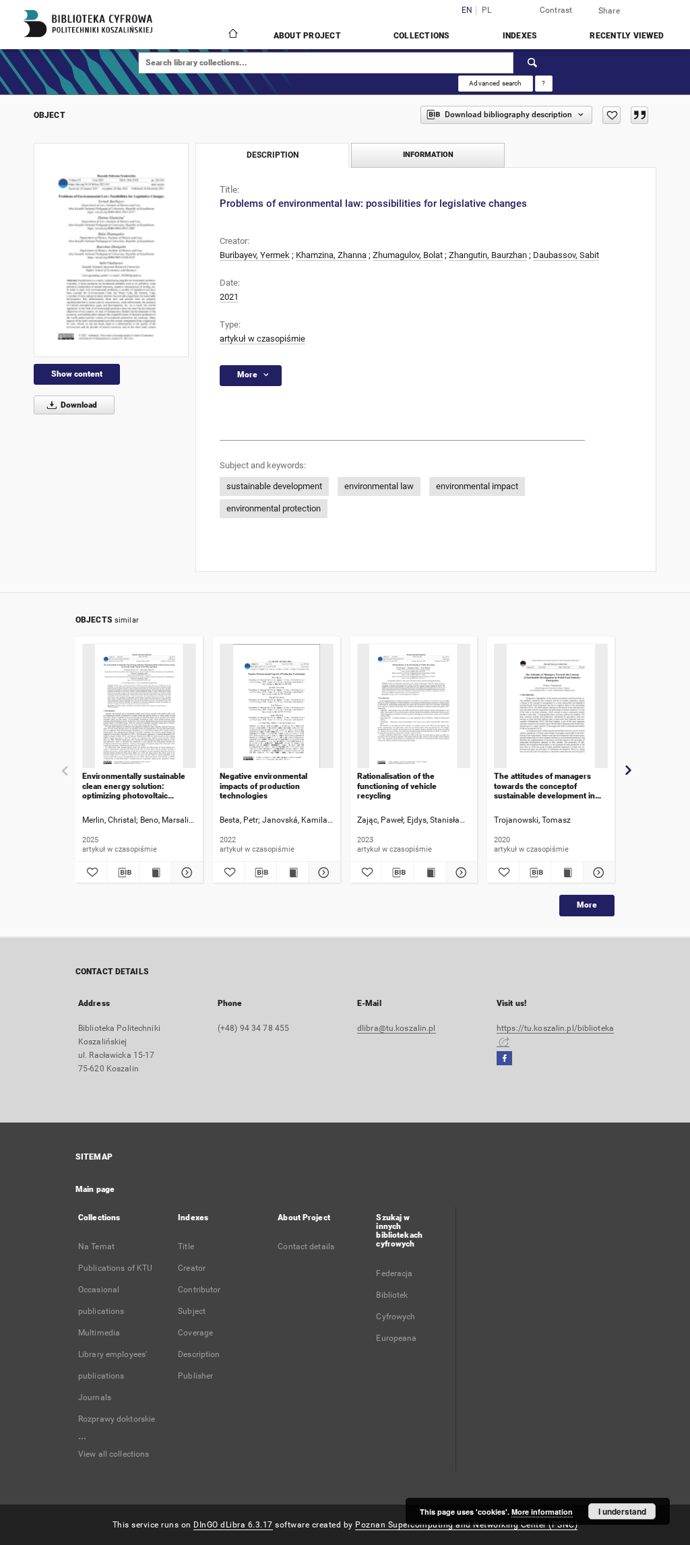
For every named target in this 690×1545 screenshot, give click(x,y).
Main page (95, 1189)
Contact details (306, 1246)
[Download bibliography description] (122, 872)
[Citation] (639, 115)
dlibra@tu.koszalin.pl (396, 1028)
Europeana (396, 1338)
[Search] (533, 62)
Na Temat (96, 1246)
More (587, 905)
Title (186, 1246)
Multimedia (99, 1332)
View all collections (113, 1454)
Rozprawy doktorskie (116, 1419)
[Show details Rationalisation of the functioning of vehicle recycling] (459, 872)
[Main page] (232, 35)
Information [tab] (428, 154)
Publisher (195, 1376)
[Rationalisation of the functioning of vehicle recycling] (414, 706)
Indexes (520, 35)
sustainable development (274, 486)
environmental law (379, 486)
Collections (422, 35)
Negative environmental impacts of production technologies (263, 785)
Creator (192, 1268)
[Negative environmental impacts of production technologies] (276, 706)
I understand (622, 1511)
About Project (307, 35)
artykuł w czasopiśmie (262, 339)
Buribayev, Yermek (255, 255)
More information (542, 1512)
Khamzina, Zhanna (331, 255)
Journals (94, 1397)
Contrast (556, 10)
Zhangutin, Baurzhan (488, 255)
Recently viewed (627, 35)
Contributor (199, 1289)
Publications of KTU (115, 1268)
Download (78, 405)
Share (609, 10)
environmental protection (273, 508)
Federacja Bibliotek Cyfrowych (395, 1295)
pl (487, 10)
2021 (229, 297)
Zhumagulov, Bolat (408, 255)
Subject (192, 1311)
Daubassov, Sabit (566, 255)
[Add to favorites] (611, 115)
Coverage (195, 1332)
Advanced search (495, 83)
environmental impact (477, 486)
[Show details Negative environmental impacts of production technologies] (322, 872)
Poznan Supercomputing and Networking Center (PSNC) (466, 1525)
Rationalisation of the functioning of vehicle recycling (397, 785)
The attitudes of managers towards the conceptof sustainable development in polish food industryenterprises (544, 785)
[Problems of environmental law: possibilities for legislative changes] (111, 250)
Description (199, 1354)
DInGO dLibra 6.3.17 (233, 1525)
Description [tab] (273, 155)
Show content (76, 374)
